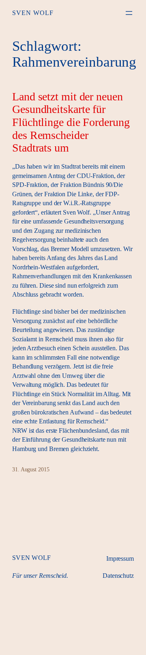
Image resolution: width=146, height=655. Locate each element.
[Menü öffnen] (129, 13)
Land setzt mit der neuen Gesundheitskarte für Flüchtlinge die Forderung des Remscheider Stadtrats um (71, 122)
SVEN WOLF (33, 12)
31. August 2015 (30, 469)
